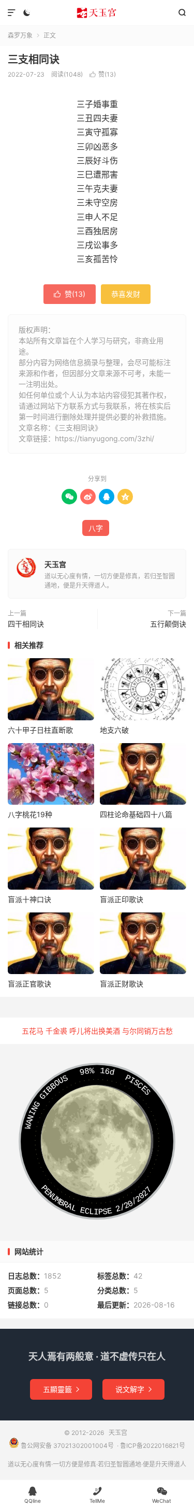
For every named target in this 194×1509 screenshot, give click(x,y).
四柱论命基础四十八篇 (136, 814)
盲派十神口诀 (29, 899)
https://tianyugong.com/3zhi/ (104, 438)
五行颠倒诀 (168, 623)
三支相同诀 (33, 59)
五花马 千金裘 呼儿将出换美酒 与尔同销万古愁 (97, 1030)
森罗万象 (20, 35)
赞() (102, 74)
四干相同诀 (26, 623)
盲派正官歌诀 (29, 983)
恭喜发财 (125, 293)
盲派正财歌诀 (121, 983)
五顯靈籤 (61, 1389)
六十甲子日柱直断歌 (40, 730)
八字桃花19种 (30, 814)
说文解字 (133, 1389)
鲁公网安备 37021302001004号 (66, 1445)
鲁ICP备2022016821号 (152, 1445)
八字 (95, 528)
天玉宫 (97, 13)
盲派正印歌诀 (121, 899)
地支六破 (114, 730)
